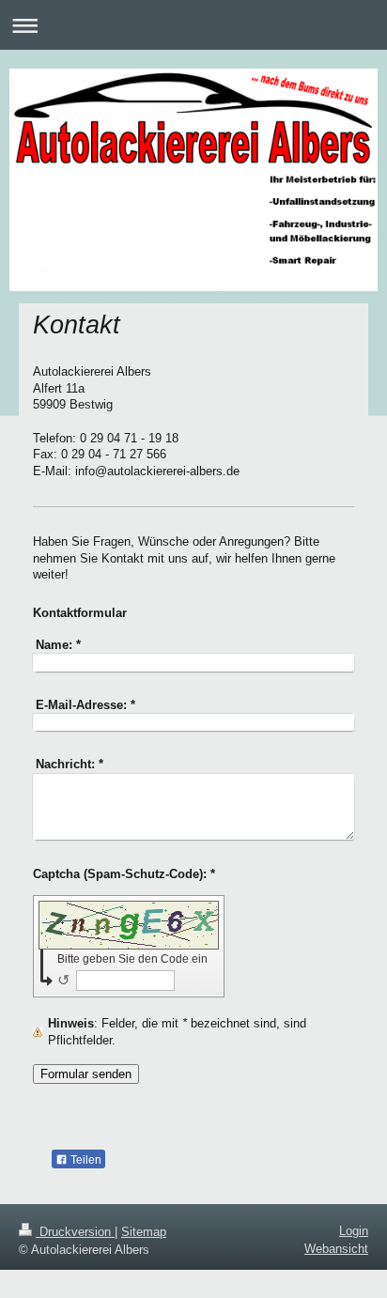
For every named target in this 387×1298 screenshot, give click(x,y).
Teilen (84, 1160)
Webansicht (336, 1249)
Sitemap (143, 1232)
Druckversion (75, 1232)
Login (353, 1231)
